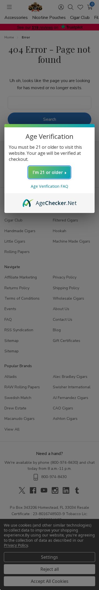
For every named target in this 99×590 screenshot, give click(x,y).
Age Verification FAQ (49, 186)
